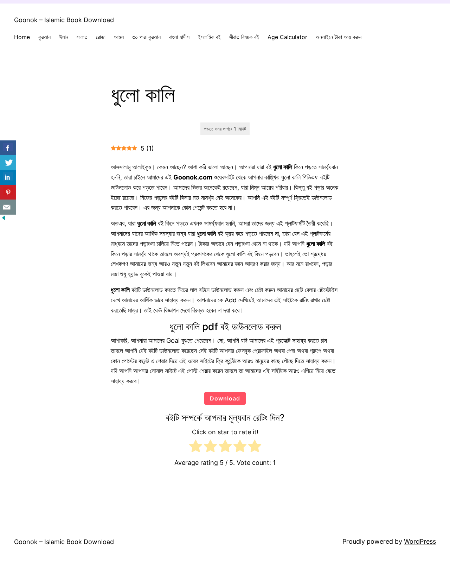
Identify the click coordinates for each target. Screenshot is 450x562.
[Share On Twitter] (8, 162)
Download (225, 398)
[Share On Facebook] (8, 148)
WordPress (420, 541)
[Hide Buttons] (3, 219)
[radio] (195, 448)
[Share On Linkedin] (8, 177)
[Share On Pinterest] (8, 192)
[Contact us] (8, 207)
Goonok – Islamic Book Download (64, 20)
